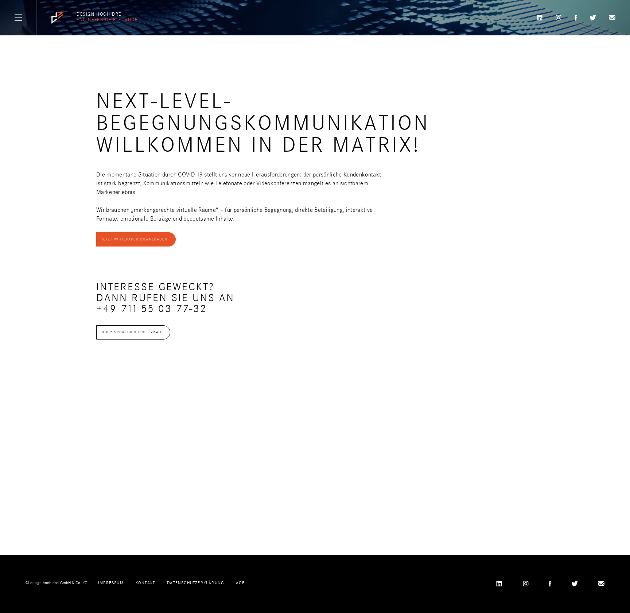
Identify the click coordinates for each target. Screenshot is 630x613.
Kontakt (145, 582)
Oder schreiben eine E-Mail (132, 332)
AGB (240, 582)
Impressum (111, 582)
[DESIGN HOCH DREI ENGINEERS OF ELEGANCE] (57, 18)
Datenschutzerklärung (195, 582)
